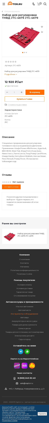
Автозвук (24, 317)
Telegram (20, 351)
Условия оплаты (24, 285)
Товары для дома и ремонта (24, 325)
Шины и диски (24, 328)
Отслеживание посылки (24, 296)
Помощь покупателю (24, 280)
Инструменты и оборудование (24, 314)
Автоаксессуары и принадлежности (24, 302)
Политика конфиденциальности (24, 270)
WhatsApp (27, 351)
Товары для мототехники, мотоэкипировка (25, 332)
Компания (24, 255)
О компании (24, 259)
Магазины (24, 267)
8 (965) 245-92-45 (27, 378)
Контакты (24, 263)
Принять (42, 414)
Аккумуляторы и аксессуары (24, 321)
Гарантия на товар (24, 292)
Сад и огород (24, 339)
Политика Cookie (24, 274)
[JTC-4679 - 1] (24, 38)
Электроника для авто (24, 336)
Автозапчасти (24, 310)
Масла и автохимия (24, 306)
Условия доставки (24, 288)
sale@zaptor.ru (26, 383)
